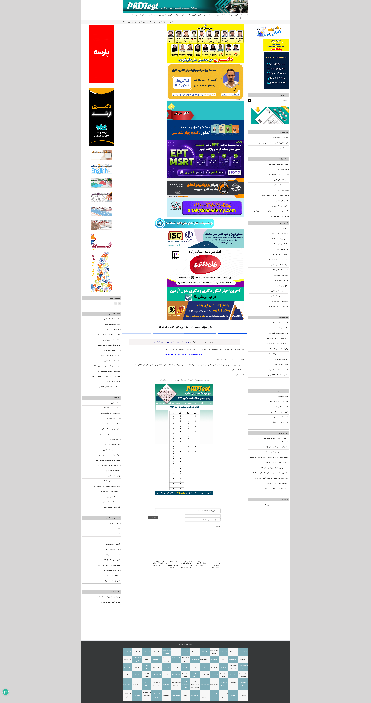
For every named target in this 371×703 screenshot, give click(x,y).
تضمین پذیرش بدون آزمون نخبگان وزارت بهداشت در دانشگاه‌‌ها (269, 457)
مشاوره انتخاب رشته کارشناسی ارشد (277, 375)
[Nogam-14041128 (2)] (205, 63)
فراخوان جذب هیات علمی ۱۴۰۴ (279, 401)
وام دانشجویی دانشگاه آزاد (280, 148)
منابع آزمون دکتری (282, 190)
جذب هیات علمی (283, 396)
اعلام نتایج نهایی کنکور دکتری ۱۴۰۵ (277, 483)
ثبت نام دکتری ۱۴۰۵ (282, 249)
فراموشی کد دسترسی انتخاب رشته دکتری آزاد (105, 376)
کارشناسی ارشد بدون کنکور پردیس (277, 370)
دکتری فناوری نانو (137, 667)
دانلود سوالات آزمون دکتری (280, 169)
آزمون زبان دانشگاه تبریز (112, 581)
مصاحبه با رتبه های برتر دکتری (278, 216)
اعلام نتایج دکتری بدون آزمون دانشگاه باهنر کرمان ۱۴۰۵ (271, 452)
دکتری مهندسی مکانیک (233, 675)
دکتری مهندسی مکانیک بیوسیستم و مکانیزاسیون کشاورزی (194, 684)
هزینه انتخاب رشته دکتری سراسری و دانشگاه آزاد (105, 366)
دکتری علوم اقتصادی (233, 652)
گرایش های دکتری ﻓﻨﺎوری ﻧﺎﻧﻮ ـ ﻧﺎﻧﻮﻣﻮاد (200, 563)
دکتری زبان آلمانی (127, 675)
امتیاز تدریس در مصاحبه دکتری (110, 429)
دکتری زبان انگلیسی (127, 684)
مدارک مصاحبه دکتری (113, 418)
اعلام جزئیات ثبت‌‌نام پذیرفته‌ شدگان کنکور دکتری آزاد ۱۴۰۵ (270, 473)
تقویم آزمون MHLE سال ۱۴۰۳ (111, 570)
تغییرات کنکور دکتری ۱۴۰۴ (280, 270)
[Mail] (115, 303)
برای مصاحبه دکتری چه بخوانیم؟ (110, 491)
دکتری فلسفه (156, 652)
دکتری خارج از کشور (282, 201)
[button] (240, 18)
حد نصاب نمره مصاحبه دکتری (111, 502)
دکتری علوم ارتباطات (214, 659)
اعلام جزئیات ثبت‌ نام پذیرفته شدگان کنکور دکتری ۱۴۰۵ (271, 478)
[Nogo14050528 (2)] (205, 140)
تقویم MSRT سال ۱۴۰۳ (113, 549)
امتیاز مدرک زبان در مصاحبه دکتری (109, 434)
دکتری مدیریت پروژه (195, 695)
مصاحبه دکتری (115, 403)
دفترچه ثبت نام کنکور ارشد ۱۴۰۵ (278, 354)
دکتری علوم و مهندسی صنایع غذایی (186, 684)
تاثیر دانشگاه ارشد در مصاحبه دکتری (109, 465)
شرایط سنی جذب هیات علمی (279, 412)
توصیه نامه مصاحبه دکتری (112, 439)
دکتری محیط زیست (204, 684)
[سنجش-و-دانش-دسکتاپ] (205, 102)
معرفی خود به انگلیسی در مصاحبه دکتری (108, 460)
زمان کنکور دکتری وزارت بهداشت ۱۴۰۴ (108, 597)
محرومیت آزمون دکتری (281, 280)
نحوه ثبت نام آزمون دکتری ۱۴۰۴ (278, 259)
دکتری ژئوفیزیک (185, 667)
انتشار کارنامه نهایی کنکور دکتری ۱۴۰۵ (277, 462)
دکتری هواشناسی (176, 667)
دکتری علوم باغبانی (137, 684)
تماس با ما (268, 505)
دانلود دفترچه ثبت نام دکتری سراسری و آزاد (275, 195)
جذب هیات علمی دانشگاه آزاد (279, 407)
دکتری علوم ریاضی (223, 667)
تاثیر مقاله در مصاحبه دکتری (111, 450)
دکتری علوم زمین (156, 659)
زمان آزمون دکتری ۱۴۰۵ (281, 244)
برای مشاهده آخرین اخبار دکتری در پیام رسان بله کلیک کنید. (171, 342)
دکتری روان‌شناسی (233, 659)
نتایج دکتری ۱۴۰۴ (283, 228)
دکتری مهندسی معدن (214, 675)
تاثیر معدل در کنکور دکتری (280, 301)
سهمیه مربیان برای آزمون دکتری (278, 306)
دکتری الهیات (243, 659)
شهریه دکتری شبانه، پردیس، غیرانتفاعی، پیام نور (274, 143)
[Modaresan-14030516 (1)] (205, 24)
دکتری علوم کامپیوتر (214, 667)
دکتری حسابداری (176, 652)
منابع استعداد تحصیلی (281, 185)
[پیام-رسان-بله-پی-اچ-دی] (205, 287)
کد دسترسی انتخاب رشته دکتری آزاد (109, 371)
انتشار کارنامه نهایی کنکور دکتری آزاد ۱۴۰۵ (275, 447)
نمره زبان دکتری (115, 523)
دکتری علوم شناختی (167, 667)
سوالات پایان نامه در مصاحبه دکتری (109, 455)
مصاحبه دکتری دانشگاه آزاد (112, 408)
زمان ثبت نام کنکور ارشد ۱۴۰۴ (279, 349)
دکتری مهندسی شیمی (166, 675)
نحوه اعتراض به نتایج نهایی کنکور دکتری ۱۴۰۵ (274, 468)
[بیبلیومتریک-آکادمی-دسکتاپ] (205, 198)
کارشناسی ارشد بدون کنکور (280, 323)
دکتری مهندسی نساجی (137, 675)
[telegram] (184, 218)
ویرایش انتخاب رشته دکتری (111, 381)
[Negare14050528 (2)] (205, 179)
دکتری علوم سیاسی (195, 652)
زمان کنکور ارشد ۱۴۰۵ (281, 359)
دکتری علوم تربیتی (147, 652)
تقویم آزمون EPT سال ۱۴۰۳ (112, 560)
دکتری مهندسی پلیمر (204, 675)
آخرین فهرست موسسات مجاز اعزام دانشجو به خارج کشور (271, 211)
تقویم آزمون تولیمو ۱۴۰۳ (112, 555)
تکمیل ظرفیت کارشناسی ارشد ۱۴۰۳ (277, 338)
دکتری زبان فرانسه (127, 659)
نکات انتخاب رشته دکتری (112, 324)
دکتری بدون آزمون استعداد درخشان (277, 174)
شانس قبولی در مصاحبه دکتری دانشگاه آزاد (107, 486)
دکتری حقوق (204, 652)
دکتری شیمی (146, 659)
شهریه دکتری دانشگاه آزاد (280, 137)
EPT (118, 534)
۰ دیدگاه (212, 567)
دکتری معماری (185, 695)
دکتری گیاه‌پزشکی (233, 695)
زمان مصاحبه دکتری (114, 476)
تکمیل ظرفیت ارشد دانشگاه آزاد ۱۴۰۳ (277, 343)
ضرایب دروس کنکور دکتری (279, 296)
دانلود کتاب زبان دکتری (281, 180)
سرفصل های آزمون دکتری (279, 291)
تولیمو (118, 539)
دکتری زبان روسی (127, 667)
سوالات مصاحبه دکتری (113, 424)
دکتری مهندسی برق (156, 667)
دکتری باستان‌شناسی (204, 659)
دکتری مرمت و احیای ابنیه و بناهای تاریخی (147, 696)
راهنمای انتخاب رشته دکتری (111, 329)
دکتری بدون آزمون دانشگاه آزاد (278, 164)
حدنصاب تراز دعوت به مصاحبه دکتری (109, 335)
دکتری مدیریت (185, 652)
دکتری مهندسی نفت (176, 675)
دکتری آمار (205, 667)
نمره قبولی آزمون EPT (113, 575)
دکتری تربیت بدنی (195, 659)
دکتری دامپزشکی (127, 652)
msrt (118, 528)
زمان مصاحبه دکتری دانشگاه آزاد (110, 481)
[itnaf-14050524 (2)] (205, 229)
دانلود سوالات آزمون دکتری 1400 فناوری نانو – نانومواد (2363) (170, 564)
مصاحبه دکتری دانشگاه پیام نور (110, 413)
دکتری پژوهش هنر (166, 695)
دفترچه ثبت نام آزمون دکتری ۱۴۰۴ (278, 254)
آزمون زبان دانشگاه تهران (112, 544)
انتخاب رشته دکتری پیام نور (111, 340)
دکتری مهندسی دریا (214, 684)
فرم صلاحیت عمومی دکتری (112, 507)
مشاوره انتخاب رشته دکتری (112, 319)
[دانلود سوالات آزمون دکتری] (270, 108)
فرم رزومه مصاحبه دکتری (112, 444)
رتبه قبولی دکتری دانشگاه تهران (110, 355)
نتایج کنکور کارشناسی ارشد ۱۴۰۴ (278, 333)
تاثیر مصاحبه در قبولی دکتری (111, 497)
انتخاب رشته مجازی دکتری (112, 350)
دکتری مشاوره (137, 652)
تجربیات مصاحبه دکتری (113, 470)
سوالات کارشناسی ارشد (281, 364)
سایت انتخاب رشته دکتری (112, 361)
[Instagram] (119, 303)
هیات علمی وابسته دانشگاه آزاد (278, 422)
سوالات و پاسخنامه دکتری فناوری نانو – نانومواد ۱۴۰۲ (215, 564)
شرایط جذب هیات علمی (281, 417)
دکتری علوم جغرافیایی (243, 652)
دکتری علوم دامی (243, 695)
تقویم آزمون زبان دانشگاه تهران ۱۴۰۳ (109, 565)
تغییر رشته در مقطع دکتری (280, 275)
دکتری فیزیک (194, 667)
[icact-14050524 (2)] (205, 302)
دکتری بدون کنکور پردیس (280, 206)
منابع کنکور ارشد (283, 328)
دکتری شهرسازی (176, 695)
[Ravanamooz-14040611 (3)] (205, 121)
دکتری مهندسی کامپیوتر (156, 675)
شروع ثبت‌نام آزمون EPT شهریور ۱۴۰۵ (276, 488)
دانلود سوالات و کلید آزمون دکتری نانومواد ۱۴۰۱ (185, 564)
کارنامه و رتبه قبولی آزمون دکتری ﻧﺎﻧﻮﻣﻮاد (156, 563)
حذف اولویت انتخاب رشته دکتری (109, 387)
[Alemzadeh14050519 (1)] (205, 248)
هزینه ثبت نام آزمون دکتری (279, 265)
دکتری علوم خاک (166, 684)
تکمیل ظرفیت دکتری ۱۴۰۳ (280, 239)
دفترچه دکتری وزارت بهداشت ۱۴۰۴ (110, 602)
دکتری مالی (223, 659)
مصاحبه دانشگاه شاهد (281, 380)
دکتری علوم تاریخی (223, 652)
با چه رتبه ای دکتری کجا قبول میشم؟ (109, 345)
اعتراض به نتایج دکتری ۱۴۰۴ (279, 233)
